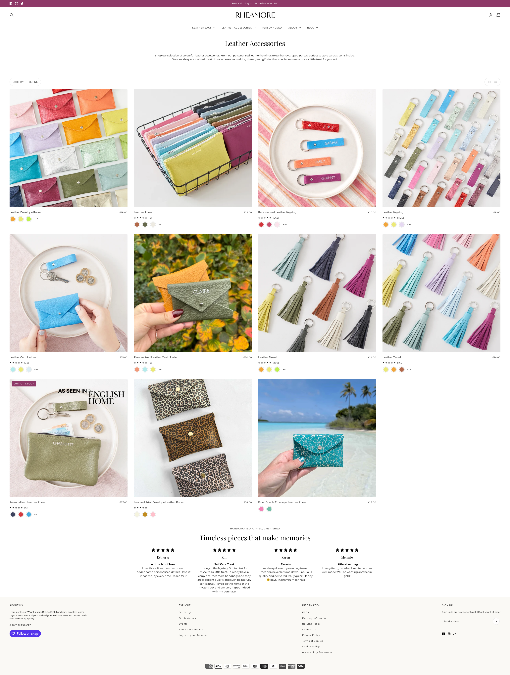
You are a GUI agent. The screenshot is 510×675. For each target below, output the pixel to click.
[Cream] (153, 224)
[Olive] (145, 224)
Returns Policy (311, 623)
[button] (488, 82)
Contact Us (309, 629)
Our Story (185, 612)
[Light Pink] (277, 224)
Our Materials (187, 618)
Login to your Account (193, 635)
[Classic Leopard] (145, 514)
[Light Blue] (28, 369)
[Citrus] (20, 219)
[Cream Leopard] (137, 514)
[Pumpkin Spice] (12, 219)
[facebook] (11, 3)
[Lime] (28, 219)
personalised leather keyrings (252, 55)
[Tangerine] (137, 369)
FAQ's (305, 612)
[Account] (490, 15)
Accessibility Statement (317, 652)
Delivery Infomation (315, 618)
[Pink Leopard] (153, 514)
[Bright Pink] (261, 509)
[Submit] (496, 621)
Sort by (18, 82)
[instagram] (16, 3)
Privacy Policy (311, 635)
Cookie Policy (311, 646)
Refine (33, 82)
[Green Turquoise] (269, 509)
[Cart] (498, 15)
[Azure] (28, 514)
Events (183, 623)
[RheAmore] (255, 14)
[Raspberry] (269, 224)
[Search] (12, 15)
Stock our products (191, 629)
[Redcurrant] (261, 224)
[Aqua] (12, 369)
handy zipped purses (294, 55)
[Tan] (137, 224)
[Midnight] (12, 514)
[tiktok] (22, 3)
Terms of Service (312, 641)
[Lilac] (401, 224)
